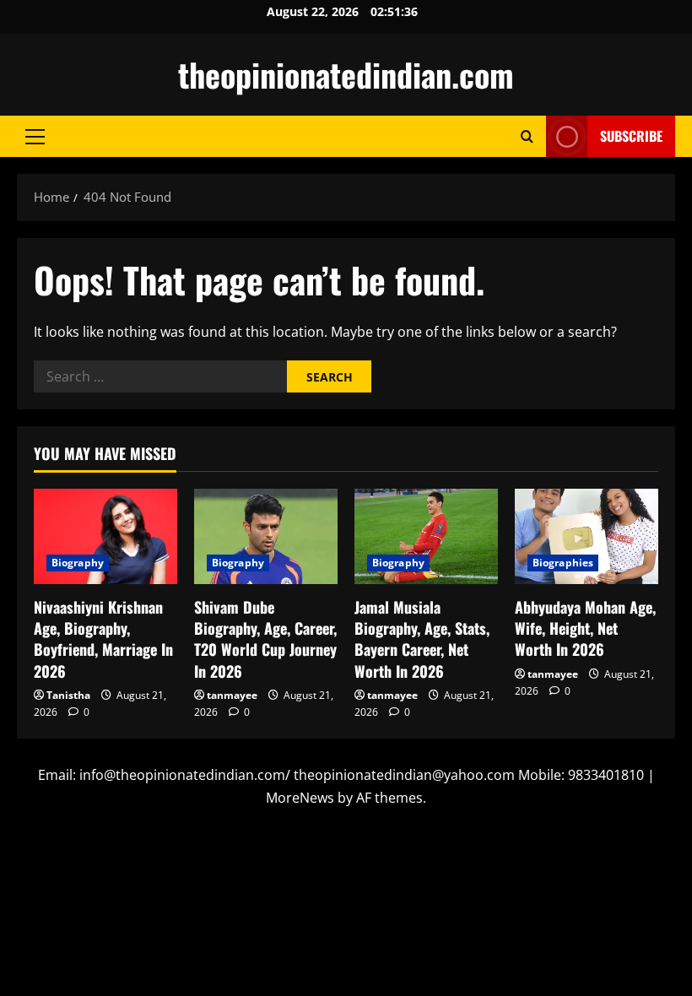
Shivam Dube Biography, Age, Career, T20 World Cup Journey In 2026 (265, 639)
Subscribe (631, 136)
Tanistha (68, 695)
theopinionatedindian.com (346, 74)
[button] (35, 136)
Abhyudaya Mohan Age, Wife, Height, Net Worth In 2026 (585, 628)
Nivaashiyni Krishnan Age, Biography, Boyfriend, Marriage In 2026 (103, 639)
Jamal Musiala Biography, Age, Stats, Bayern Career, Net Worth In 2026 (421, 639)
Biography (77, 562)
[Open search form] (527, 136)
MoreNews (300, 797)
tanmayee (232, 695)
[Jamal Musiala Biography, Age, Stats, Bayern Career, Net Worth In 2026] (426, 536)
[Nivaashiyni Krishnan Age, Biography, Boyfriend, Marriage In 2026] (105, 536)
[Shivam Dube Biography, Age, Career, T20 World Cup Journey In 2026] (266, 536)
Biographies (563, 562)
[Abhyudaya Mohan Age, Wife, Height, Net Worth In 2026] (586, 536)
